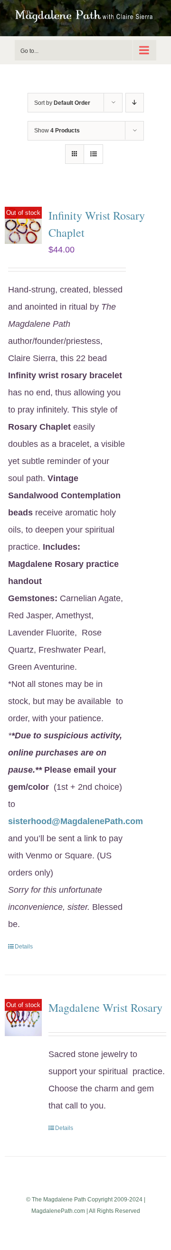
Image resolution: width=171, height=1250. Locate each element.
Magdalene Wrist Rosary (105, 1007)
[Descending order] (134, 102)
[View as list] (93, 154)
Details (24, 946)
